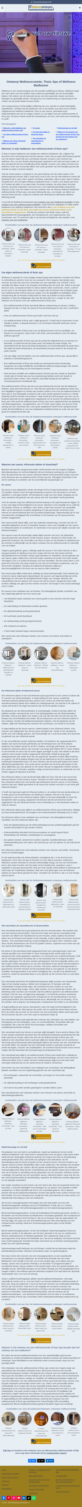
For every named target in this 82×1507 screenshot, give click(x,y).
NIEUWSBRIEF (7, 1489)
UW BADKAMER (61, 1476)
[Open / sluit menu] (2, 8)
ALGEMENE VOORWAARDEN (39, 1486)
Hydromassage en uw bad (67, 128)
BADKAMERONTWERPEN (10, 1474)
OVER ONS (5, 1481)
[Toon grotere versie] (8, 234)
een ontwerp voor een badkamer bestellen (53, 202)
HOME (4, 1470)
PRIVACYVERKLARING (37, 1489)
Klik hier (7, 1450)
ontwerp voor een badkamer (14, 220)
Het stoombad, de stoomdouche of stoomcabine (38, 140)
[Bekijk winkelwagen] (79, 8)
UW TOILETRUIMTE (63, 1492)
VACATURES (33, 1493)
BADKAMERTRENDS (36, 1476)
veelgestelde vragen (56, 1453)
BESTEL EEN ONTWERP (10, 1477)
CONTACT (5, 1485)
